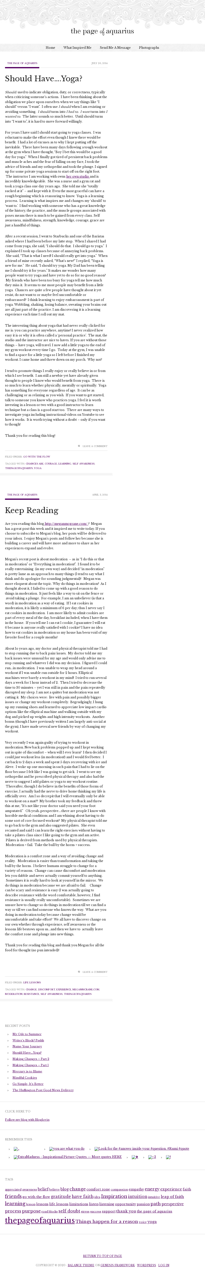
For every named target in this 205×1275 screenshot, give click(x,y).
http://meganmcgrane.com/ (66, 524)
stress (85, 1211)
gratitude (61, 1196)
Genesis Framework (117, 1265)
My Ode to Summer (27, 1034)
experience (63, 989)
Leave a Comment (95, 446)
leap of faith (172, 1196)
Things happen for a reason (107, 1221)
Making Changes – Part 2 (30, 1059)
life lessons (58, 1204)
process (13, 1211)
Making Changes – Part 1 (30, 1065)
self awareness (83, 463)
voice (143, 1222)
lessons (42, 1204)
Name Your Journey (27, 1046)
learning (64, 463)
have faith (83, 1196)
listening (106, 1204)
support (109, 1211)
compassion (119, 1189)
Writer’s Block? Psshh (28, 1040)
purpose (31, 1211)
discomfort (46, 989)
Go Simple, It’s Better (28, 1084)
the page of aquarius (154, 1211)
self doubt (69, 1211)
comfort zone (98, 1189)
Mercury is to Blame (27, 1071)
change (31, 989)
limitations (78, 1204)
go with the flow (36, 1197)
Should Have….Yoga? (43, 78)
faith (187, 1189)
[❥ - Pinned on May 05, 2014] (135, 1157)
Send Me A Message (115, 48)
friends (13, 1196)
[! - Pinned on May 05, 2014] (168, 1157)
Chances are (35, 463)
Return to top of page (102, 1256)
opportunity (125, 1204)
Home (50, 48)
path (155, 1203)
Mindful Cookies (24, 1077)
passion (143, 1204)
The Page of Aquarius (22, 63)
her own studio (78, 176)
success (95, 1211)
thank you (126, 1211)
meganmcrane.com (85, 989)
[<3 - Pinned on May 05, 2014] (152, 1157)
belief (43, 1189)
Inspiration (114, 1196)
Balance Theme (81, 1265)
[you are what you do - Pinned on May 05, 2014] (66, 1148)
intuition (137, 1196)
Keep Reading (31, 510)
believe (54, 1189)
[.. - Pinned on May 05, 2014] (16, 1148)
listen (93, 1204)
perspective (173, 1204)
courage (51, 463)
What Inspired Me (78, 48)
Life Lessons (32, 982)
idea (97, 1197)
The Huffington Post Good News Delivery (43, 1090)
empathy (136, 1189)
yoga (38, 468)
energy (152, 1189)
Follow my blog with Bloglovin (27, 1119)
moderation (13, 994)
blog (64, 1189)
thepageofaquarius (19, 468)
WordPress (146, 1265)
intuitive (154, 1197)
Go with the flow (36, 456)
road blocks (50, 1211)
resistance (31, 994)
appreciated (13, 1189)
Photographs (149, 48)
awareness (29, 1189)
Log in (163, 1265)
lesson (31, 1204)
